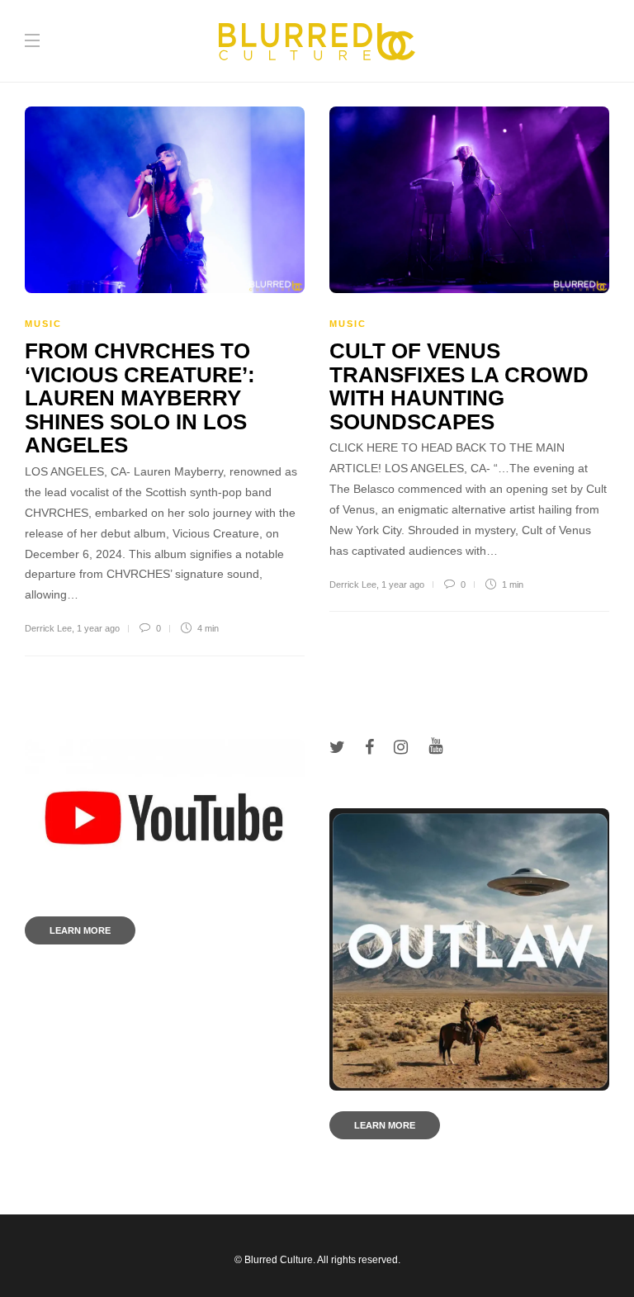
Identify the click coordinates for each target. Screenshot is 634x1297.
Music (43, 324)
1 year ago (98, 628)
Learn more (80, 930)
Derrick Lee (48, 628)
